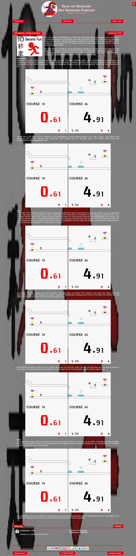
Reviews (67, 21)
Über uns (117, 21)
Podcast (18, 21)
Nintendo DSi (115, 33)
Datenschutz (115, 553)
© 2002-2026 (67, 553)
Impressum (19, 553)
